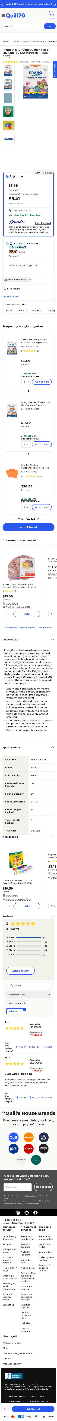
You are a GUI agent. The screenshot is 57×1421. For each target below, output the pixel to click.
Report (48, 1047)
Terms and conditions (30, 1196)
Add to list (12, 296)
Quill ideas (26, 1323)
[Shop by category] (3, 15)
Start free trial (43, 223)
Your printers (45, 1252)
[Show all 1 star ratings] (28, 954)
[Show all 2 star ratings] (29, 950)
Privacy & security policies (7, 1297)
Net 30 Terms (28, 1268)
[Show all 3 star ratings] (29, 946)
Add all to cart (28, 527)
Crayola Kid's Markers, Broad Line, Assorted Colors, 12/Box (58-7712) (18, 881)
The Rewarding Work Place (17, 1353)
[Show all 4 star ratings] (29, 941)
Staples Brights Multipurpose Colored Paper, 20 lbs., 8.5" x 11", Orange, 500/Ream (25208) (36, 466)
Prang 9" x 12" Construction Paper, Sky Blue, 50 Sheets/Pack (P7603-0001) (34, 341)
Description (10, 627)
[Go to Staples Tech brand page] (43, 1149)
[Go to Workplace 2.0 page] (36, 1160)
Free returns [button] (13, 288)
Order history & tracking (9, 1237)
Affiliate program (25, 1329)
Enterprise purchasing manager (26, 1297)
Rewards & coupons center (45, 1268)
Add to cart (33, 1409)
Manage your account (9, 1250)
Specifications (28, 627)
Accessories (45, 627)
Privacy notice (37, 1396)
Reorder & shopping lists (46, 1237)
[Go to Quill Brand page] (13, 1138)
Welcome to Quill (12, 1343)
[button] (55, 4)
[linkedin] (26, 1212)
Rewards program (25, 1245)
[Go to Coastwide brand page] (28, 1138)
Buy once (16, 176)
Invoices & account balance (8, 1260)
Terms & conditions (16, 1396)
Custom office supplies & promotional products (28, 1277)
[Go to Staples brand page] (28, 1149)
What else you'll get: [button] (21, 265)
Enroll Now (15, 203)
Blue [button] (21, 310)
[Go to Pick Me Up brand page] (43, 1138)
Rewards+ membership (27, 1237)
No (33, 1047)
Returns (7, 1244)
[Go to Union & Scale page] (20, 1160)
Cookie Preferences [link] (39, 1401)
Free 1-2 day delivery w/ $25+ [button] (18, 607)
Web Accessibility (12, 1363)
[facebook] (35, 1212)
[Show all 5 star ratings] (28, 937)
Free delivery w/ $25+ (19, 279)
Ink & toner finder (45, 1245)
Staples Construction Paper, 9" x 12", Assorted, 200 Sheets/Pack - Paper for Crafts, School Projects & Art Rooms (19, 586)
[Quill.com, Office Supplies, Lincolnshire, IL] (13, 1377)
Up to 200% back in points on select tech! (29, 4)
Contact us (8, 1304)
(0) (45, 941)
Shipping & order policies (10, 1277)
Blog (5, 1348)
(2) (44, 937)
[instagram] (17, 1212)
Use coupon (43, 1186)
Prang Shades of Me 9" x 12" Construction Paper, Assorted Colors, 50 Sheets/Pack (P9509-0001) (36, 403)
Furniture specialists (26, 1306)
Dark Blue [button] (36, 310)
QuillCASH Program (26, 1253)
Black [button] (9, 310)
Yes (21, 1047)
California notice (16, 1401)
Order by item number (46, 1258)
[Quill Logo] (15, 15)
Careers (7, 1358)
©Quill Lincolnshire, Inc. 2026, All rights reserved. (26, 1387)
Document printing (26, 1287)
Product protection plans (26, 1315)
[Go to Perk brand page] (13, 1149)
